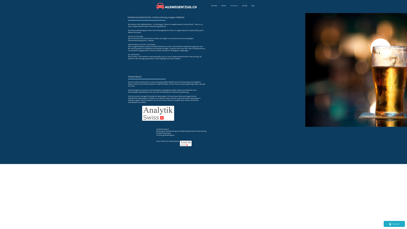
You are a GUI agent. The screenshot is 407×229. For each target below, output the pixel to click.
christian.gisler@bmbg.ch (165, 135)
